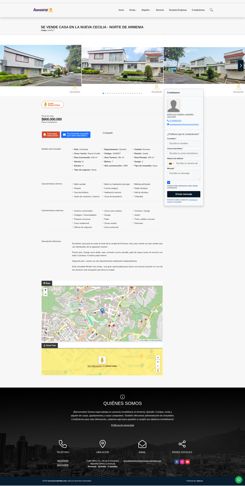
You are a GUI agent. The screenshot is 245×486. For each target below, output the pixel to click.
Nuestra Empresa (178, 10)
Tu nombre (172, 139)
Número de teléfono (175, 158)
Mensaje (171, 168)
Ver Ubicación (94, 366)
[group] (40, 65)
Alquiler (145, 10)
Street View (54, 104)
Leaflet (141, 340)
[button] (103, 93)
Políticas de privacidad (122, 425)
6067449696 (62, 465)
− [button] (45, 294)
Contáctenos (198, 10)
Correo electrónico (175, 148)
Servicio (160, 10)
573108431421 (175, 121)
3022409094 (62, 461)
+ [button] (45, 290)
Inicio (121, 10)
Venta (132, 10)
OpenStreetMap (156, 340)
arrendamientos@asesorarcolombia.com (186, 124)
